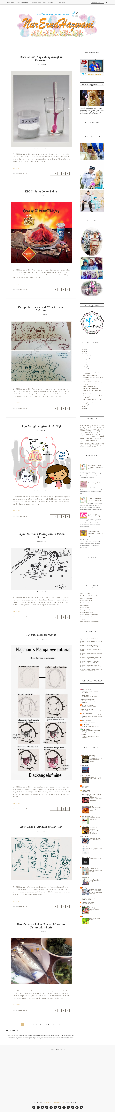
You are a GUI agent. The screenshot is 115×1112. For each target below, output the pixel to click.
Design (38, 315)
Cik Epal (84, 847)
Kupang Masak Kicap (86, 610)
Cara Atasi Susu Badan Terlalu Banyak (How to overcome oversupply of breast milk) (95, 891)
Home (8, 2)
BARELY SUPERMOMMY (88, 898)
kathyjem (85, 867)
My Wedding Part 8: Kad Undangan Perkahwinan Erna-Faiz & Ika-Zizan (89, 662)
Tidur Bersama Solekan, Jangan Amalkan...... (90, 701)
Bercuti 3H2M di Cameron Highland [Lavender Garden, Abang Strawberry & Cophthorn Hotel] (92, 716)
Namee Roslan (86, 917)
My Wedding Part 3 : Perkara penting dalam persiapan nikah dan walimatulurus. (92, 646)
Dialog (99, 427)
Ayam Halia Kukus (85, 593)
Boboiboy (101, 425)
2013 (83, 407)
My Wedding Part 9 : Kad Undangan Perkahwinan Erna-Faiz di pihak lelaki (90, 666)
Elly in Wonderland (87, 816)
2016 (83, 350)
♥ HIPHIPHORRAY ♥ (87, 709)
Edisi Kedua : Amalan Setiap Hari (41, 826)
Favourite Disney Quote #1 (89, 706)
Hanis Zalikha (86, 906)
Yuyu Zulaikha (86, 790)
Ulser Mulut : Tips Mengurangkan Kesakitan (41, 58)
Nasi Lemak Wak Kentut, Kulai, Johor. (93, 394)
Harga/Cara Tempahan (49, 2)
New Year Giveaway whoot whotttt (91, 726)
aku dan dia (84, 425)
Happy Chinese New (88, 403)
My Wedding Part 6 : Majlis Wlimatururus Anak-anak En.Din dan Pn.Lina (91, 658)
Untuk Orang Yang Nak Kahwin (95, 918)
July (85, 360)
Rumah (82, 443)
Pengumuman (84, 437)
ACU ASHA (85, 735)
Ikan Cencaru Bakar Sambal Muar (89, 596)
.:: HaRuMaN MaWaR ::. (88, 902)
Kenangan (94, 431)
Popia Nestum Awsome (86, 612)
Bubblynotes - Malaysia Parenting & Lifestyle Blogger (91, 795)
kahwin (102, 429)
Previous (13, 109)
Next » (53, 1024)
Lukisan (38, 541)
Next (69, 109)
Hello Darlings (86, 791)
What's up (84, 787)
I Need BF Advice (86, 899)
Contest (87, 427)
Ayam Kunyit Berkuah (86, 598)
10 (55, 264)
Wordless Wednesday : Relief (95, 859)
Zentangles (93, 446)
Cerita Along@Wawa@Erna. (55, 1102)
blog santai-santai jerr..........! (90, 699)
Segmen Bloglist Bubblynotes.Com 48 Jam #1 (95, 515)
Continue (17, 168)
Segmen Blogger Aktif (94, 483)
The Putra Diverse (87, 713)
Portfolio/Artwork (23, 2)
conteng (82, 427)
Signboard (83, 445)
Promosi (102, 438)
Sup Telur (83, 619)
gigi (88, 429)
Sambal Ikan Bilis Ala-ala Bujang (89, 614)
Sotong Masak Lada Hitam (87, 617)
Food (38, 196)
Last (59, 1024)
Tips (38, 64)
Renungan (90, 440)
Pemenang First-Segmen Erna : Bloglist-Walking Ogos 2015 (95, 467)
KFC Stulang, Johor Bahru (41, 191)
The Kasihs (85, 826)
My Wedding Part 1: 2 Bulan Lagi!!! (89, 639)
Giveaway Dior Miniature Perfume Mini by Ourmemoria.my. (91, 731)
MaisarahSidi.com (87, 806)
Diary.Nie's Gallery (87, 705)
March (85, 368)
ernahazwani (23, 173)
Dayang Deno (86, 857)
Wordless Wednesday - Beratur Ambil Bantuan (95, 777)
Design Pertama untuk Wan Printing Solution (41, 309)
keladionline (85, 695)
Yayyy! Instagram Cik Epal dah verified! (95, 849)
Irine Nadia (85, 837)
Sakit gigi (87, 443)
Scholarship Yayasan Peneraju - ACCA (94, 818)
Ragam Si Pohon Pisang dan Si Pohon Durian (41, 535)
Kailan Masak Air (84, 607)
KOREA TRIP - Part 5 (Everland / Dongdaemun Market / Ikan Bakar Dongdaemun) (95, 830)
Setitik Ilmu (100, 443)
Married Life (95, 433)
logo (81, 433)
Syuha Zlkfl (85, 725)
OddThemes (81, 1102)
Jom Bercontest (86, 720)
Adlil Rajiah (85, 877)
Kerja (98, 431)
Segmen (93, 443)
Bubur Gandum (84, 605)
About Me (13, 2)
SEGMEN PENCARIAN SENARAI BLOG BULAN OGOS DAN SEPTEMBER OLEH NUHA (96, 534)
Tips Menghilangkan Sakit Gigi (41, 426)
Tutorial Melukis (36, 2)
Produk (92, 438)
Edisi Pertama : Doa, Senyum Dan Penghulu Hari (92, 400)
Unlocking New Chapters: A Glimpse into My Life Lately (95, 799)
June (85, 362)
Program (97, 438)
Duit (103, 427)
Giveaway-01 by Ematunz (88, 722)
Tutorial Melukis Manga (41, 634)
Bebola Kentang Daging (86, 600)
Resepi (98, 441)
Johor (98, 429)
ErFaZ (81, 429)
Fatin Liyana (85, 888)
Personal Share (96, 436)
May (85, 364)
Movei (93, 434)
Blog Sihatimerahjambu (89, 755)
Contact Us (61, 2)
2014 (83, 354)
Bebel (91, 425)
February (86, 370)
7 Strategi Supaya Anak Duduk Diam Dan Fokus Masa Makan (95, 880)
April (85, 366)
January (86, 405)
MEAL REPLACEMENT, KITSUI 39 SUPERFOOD (90, 691)
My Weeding (100, 435)
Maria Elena (85, 786)
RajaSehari (82, 441)
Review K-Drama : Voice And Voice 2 (91, 711)
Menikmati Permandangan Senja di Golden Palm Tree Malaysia (95, 759)
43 (48, 1024)
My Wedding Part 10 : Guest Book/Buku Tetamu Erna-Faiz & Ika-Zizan (91, 669)
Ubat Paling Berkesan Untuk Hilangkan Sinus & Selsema (95, 870)
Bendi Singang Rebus (86, 603)
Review (102, 441)
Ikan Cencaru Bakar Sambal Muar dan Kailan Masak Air (41, 926)
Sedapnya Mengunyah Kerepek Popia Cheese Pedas (95, 809)
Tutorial (88, 446)
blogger (96, 425)
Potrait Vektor (84, 438)
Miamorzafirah (86, 689)
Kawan (82, 431)
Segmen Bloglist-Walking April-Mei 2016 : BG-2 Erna (95, 499)
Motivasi (88, 435)
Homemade (93, 429)
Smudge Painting (92, 445)
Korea (102, 431)
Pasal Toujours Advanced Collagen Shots (94, 909)
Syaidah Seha (86, 729)
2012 (83, 409)
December (87, 356)
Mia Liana (85, 765)
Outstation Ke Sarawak (95, 767)
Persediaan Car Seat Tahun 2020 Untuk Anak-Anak (95, 839)
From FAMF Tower (87, 776)
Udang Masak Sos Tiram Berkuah (89, 621)
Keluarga (88, 431)
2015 (83, 352)
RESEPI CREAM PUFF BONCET (90, 696)
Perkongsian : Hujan (87, 903)
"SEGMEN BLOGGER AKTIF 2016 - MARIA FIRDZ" (90, 736)
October (86, 358)
